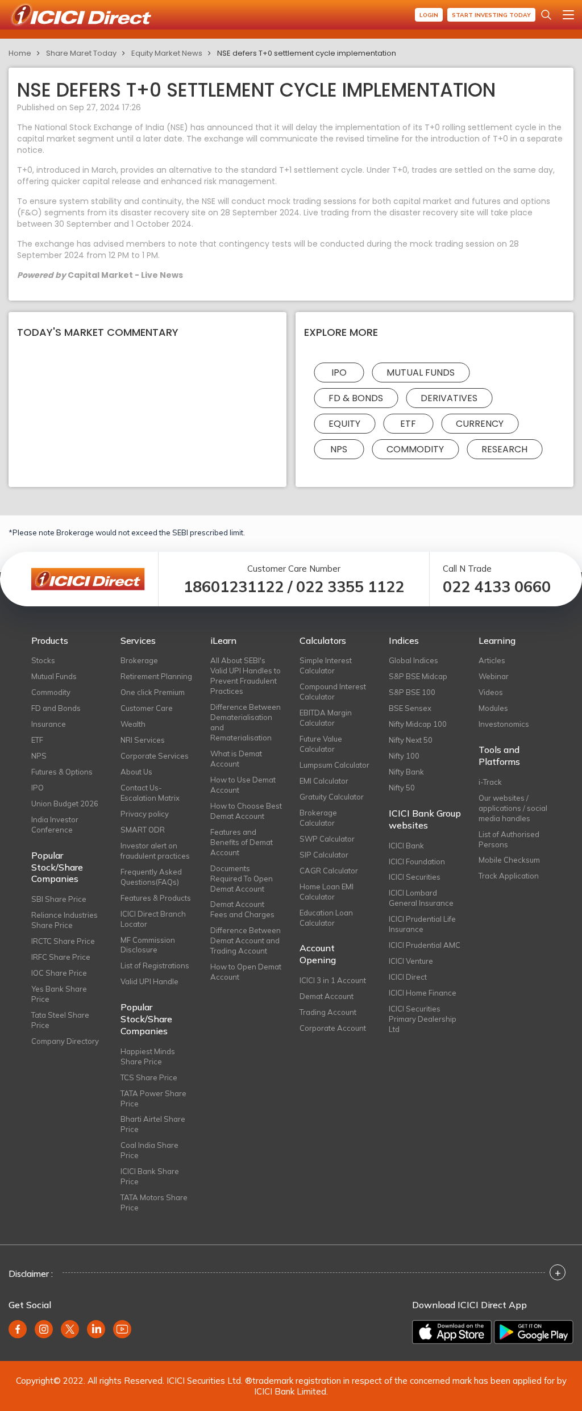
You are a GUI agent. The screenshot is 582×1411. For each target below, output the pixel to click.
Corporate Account (333, 1028)
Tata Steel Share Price (60, 1020)
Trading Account (328, 1012)
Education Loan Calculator (326, 917)
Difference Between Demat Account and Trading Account (245, 940)
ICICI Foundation (417, 861)
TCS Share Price (148, 1077)
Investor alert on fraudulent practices (155, 850)
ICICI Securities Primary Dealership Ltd (422, 1019)
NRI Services (142, 739)
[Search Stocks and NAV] (546, 14)
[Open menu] (568, 15)
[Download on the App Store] (452, 1332)
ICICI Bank (406, 845)
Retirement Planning (156, 676)
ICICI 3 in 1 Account (333, 980)
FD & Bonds (356, 398)
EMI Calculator (324, 780)
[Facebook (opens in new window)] (18, 1329)
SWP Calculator (327, 838)
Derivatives (449, 398)
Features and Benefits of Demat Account (241, 842)
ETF (408, 423)
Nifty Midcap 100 (418, 724)
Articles (492, 660)
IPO (339, 372)
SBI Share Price (58, 899)
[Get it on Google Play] (533, 1332)
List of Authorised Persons (509, 839)
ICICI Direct (408, 976)
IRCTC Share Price (63, 941)
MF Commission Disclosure (147, 945)
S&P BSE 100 (412, 692)
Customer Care (146, 708)
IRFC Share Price (60, 957)
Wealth (133, 724)
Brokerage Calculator (318, 817)
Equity (344, 423)
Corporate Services (154, 755)
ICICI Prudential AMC (424, 945)
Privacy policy (144, 813)
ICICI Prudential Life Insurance (422, 924)
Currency (480, 423)
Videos (491, 692)
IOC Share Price (59, 972)
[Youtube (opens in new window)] (122, 1329)
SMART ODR (142, 829)
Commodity (415, 449)
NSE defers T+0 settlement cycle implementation (306, 53)
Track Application (509, 875)
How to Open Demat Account (245, 971)
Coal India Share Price (149, 1150)
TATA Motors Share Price (154, 1202)
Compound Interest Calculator (333, 691)
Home (20, 53)
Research (504, 449)
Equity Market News (166, 53)
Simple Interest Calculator (326, 665)
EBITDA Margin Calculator (326, 717)
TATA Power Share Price (153, 1098)
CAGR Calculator (329, 870)
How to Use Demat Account (243, 784)
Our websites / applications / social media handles (513, 808)
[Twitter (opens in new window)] (70, 1329)
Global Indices (413, 660)
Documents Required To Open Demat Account (241, 878)
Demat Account (327, 996)
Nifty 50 (402, 787)
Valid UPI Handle (149, 981)
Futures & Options (62, 771)
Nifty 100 (404, 755)
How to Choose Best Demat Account (246, 811)
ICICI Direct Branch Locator (153, 919)
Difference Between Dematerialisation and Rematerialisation (245, 722)
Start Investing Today (491, 15)
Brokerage (139, 660)
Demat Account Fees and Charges (242, 909)
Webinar (494, 676)
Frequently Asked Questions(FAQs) (151, 876)
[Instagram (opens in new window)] (44, 1329)
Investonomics (504, 724)
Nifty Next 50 (411, 739)
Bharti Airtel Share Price (152, 1124)
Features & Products (155, 897)
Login (428, 15)
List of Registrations (154, 965)
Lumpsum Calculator (334, 764)
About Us (136, 771)
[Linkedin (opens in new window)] (96, 1329)
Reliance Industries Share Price (64, 920)
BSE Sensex (410, 708)
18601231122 (234, 586)
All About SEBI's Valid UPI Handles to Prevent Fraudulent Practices (245, 676)
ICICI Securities (414, 876)
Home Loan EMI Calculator (327, 891)
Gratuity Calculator (332, 796)
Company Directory (65, 1041)
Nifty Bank (406, 771)
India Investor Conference (54, 824)
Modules (493, 708)
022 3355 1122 (350, 586)
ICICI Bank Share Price (149, 1176)
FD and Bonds (56, 708)
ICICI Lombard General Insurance (421, 898)
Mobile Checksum (509, 859)
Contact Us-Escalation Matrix (150, 792)
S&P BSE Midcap (418, 676)
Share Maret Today (81, 53)
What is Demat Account (236, 758)
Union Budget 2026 (64, 803)
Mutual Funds (420, 372)
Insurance (48, 724)
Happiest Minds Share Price (147, 1056)
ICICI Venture (411, 960)
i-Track (490, 781)
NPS (338, 449)
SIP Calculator (324, 854)
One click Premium (152, 692)
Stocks (43, 660)
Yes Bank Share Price (59, 994)
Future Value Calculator (321, 744)
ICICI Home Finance (422, 992)
